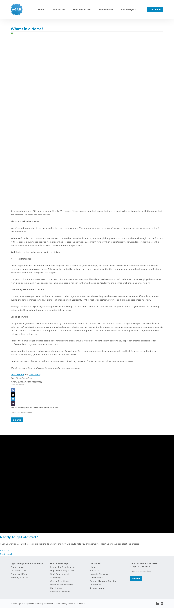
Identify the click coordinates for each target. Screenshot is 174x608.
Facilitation (56, 588)
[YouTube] (162, 603)
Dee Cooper (34, 374)
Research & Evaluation (61, 584)
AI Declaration (79, 604)
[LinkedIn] (87, 399)
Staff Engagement (59, 574)
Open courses (106, 9)
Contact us (155, 9)
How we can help (82, 9)
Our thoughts (128, 9)
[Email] (87, 403)
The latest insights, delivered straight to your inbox (35, 407)
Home (41, 9)
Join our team (97, 588)
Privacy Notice (67, 604)
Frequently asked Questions (104, 581)
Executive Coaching (60, 591)
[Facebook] (87, 390)
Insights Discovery (99, 574)
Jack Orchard (17, 374)
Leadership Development (63, 567)
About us (94, 570)
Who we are (58, 9)
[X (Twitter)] (87, 394)
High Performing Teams (62, 570)
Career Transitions (59, 581)
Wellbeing (55, 577)
